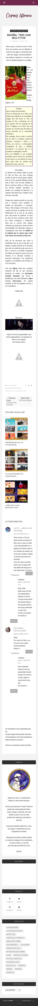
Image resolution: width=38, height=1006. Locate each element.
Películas (11, 965)
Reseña (18, 388)
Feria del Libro (13, 941)
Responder (29, 573)
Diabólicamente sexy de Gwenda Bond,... (14, 443)
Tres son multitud (11, 391)
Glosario (25, 945)
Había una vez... (13, 948)
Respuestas (15, 575)
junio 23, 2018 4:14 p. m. (21, 534)
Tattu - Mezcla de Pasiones (23, 529)
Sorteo (18, 969)
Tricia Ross (22, 391)
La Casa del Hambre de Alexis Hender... (14, 475)
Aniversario (12, 927)
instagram (10, 910)
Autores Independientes (19, 30)
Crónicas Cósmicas (15, 938)
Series (9, 969)
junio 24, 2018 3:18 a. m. (21, 634)
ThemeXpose (17, 1000)
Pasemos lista (12, 962)
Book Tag (10, 934)
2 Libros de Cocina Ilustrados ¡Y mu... (12, 506)
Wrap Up (10, 972)
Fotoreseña (12, 945)
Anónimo (15, 41)
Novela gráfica (14, 958)
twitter (19, 901)
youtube (19, 910)
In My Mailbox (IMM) (15, 952)
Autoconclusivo (14, 931)
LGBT (8, 955)
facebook (10, 901)
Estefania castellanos (20, 629)
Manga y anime (21, 955)
